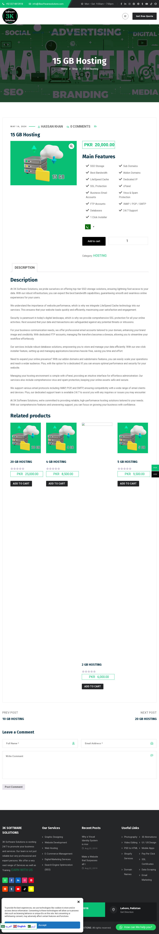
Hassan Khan (52, 126)
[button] (78, 901)
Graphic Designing (54, 837)
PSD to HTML (131, 848)
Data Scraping (149, 869)
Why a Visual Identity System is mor (90, 840)
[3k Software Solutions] (10, 16)
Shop (75, 68)
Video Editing (130, 842)
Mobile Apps (148, 848)
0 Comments (80, 126)
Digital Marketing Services (58, 859)
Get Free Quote (144, 16)
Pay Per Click (148, 853)
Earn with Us (22, 870)
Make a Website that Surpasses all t (90, 860)
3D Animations (149, 837)
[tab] (24, 267)
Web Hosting (51, 848)
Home (64, 68)
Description (25, 267)
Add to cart (94, 241)
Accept (42, 925)
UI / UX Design (149, 842)
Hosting (100, 255)
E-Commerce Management (58, 853)
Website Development (56, 842)
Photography (130, 837)
